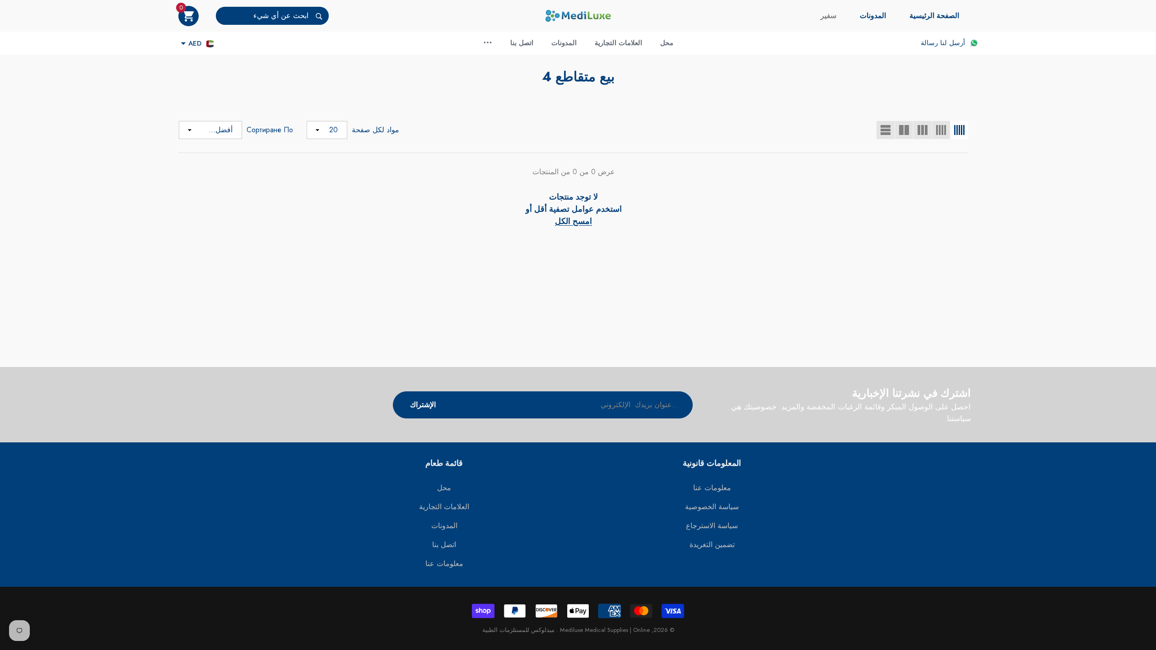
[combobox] (262, 16)
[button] (188, 16)
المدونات (873, 15)
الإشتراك (423, 404)
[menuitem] (934, 16)
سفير (828, 15)
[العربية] (210, 43)
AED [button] (194, 43)
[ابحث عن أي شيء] (272, 16)
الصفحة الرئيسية (934, 15)
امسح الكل (573, 221)
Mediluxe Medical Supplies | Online (604, 630)
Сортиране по (270, 130)
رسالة (929, 43)
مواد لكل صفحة (375, 130)
